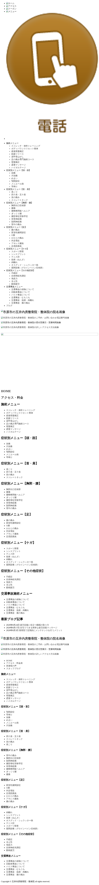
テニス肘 (15, 257)
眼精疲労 (15, 284)
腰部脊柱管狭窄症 (19, 216)
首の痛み (15, 197)
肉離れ (14, 262)
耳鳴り (14, 186)
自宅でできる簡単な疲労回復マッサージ (38, 628)
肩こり (14, 192)
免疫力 (14, 278)
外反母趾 (15, 241)
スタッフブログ (13, 668)
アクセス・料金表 (14, 663)
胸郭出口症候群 (18, 205)
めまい (14, 178)
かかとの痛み (17, 238)
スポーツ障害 (17, 251)
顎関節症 (15, 181)
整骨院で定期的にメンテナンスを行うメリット (40, 630)
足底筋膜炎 (16, 246)
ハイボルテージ (18, 167)
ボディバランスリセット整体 (24, 148)
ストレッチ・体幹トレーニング (26, 146)
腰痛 (13, 208)
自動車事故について (20, 292)
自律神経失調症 (18, 276)
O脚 (13, 235)
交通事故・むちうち (20, 297)
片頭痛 (14, 176)
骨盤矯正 (15, 162)
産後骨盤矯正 (17, 151)
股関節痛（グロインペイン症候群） (27, 268)
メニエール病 (17, 184)
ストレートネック (19, 200)
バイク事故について (20, 295)
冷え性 (14, 281)
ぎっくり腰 (16, 213)
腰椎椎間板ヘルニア (20, 211)
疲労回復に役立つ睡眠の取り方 (34, 625)
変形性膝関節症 (18, 232)
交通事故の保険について (22, 289)
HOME (6, 391)
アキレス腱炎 (17, 243)
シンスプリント (18, 254)
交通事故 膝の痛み (20, 303)
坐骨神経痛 (16, 219)
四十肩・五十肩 (18, 195)
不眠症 (14, 273)
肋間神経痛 (16, 222)
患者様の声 (11, 666)
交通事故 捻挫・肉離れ (22, 300)
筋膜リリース (17, 154)
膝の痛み (15, 230)
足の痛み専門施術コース (22, 159)
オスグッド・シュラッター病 (24, 265)
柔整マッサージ (18, 165)
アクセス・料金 (12, 397)
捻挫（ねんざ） (18, 259)
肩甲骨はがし (17, 157)
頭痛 (13, 173)
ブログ (9, 305)
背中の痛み (16, 224)
